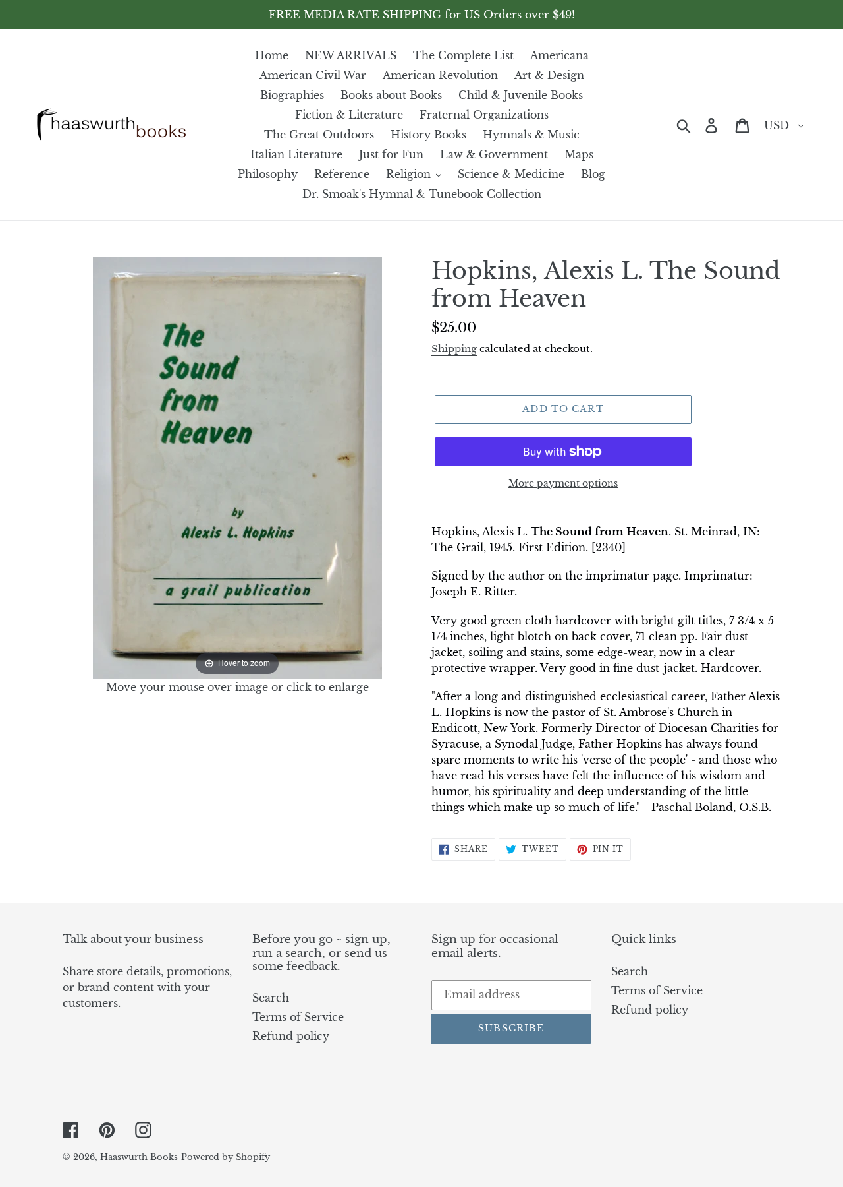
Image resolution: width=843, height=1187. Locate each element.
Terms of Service (298, 1016)
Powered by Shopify (225, 1157)
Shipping (454, 348)
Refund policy (290, 1036)
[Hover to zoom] (237, 466)
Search (270, 997)
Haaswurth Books (139, 1157)
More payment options (563, 483)
